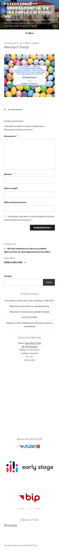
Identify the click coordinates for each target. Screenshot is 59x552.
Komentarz (10, 136)
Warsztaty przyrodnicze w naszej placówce (30, 306)
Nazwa (8, 174)
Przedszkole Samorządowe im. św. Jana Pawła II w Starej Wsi (28, 10)
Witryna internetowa (15, 202)
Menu (31, 33)
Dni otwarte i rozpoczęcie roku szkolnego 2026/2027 (29, 300)
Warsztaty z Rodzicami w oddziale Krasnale (29, 312)
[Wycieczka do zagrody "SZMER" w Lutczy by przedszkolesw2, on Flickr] (10, 525)
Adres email (11, 188)
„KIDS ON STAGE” (29, 317)
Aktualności (15, 110)
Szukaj (7, 276)
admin (35, 43)
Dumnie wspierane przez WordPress (20, 545)
